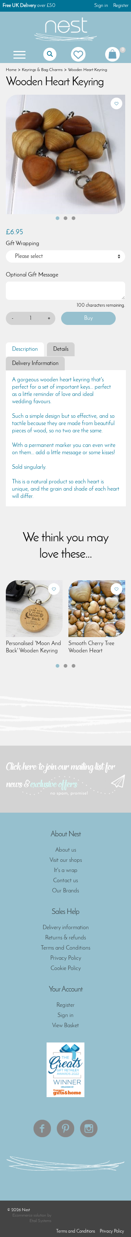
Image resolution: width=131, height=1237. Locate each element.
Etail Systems (40, 1221)
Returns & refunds (65, 938)
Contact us (65, 881)
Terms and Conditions (65, 948)
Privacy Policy (65, 958)
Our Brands (65, 891)
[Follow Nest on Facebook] (42, 1128)
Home (11, 70)
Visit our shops (65, 860)
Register (120, 5)
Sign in (101, 5)
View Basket (65, 1026)
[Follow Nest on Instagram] (89, 1128)
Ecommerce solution (29, 1215)
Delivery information (66, 928)
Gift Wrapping (22, 244)
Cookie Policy (66, 968)
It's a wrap (66, 870)
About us (65, 850)
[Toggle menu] (19, 54)
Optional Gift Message (32, 275)
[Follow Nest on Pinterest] (65, 1128)
